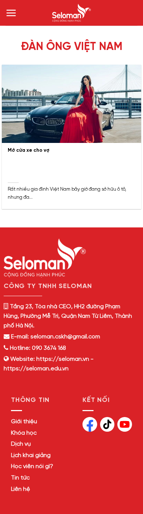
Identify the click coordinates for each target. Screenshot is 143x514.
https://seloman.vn (62, 359)
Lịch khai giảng (31, 455)
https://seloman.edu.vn (36, 369)
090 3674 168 (48, 348)
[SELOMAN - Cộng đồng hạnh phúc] (71, 13)
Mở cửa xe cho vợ (29, 150)
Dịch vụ (21, 444)
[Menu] (11, 13)
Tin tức (20, 478)
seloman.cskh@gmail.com (65, 337)
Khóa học (24, 433)
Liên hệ (20, 489)
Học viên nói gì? (32, 466)
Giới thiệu (24, 421)
